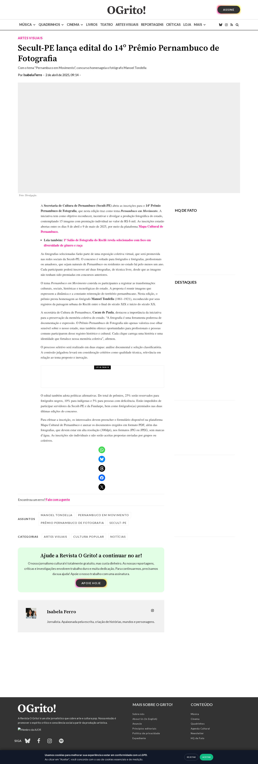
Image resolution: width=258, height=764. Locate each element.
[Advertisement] (205, 424)
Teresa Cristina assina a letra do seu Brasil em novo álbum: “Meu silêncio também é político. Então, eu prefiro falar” (216, 383)
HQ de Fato (197, 738)
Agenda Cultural (200, 728)
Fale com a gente (58, 500)
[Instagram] (226, 24)
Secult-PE (118, 522)
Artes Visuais (127, 24)
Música (25, 24)
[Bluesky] (221, 24)
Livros (91, 24)
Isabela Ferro (32, 75)
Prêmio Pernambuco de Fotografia (72, 522)
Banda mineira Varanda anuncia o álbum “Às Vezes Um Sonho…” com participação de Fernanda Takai (217, 357)
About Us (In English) (145, 719)
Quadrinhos (49, 24)
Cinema (73, 24)
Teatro (106, 24)
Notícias (118, 536)
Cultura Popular (88, 536)
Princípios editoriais (144, 728)
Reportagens (152, 24)
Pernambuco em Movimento (103, 515)
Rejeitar (191, 757)
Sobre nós (138, 714)
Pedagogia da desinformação (192, 262)
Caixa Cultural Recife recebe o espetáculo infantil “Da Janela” (215, 295)
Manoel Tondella (56, 515)
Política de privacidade (146, 733)
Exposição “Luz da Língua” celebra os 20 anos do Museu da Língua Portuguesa (215, 314)
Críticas (173, 24)
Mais (198, 24)
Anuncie (137, 723)
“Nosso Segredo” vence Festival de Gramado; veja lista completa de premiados (216, 334)
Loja (187, 24)
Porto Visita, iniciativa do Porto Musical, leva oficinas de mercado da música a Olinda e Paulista (110, 380)
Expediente (139, 738)
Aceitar (206, 757)
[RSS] (231, 24)
